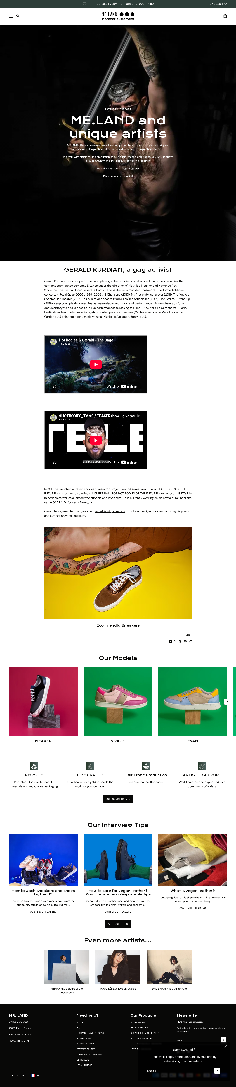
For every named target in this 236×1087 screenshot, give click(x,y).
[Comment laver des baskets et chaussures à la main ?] (43, 860)
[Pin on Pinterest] (180, 641)
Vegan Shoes (138, 1022)
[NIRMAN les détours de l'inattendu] (66, 967)
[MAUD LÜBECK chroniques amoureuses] (117, 967)
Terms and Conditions (89, 1054)
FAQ (78, 1027)
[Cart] (225, 16)
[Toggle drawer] (11, 16)
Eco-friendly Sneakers (118, 625)
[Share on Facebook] (171, 641)
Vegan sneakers (140, 1027)
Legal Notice (84, 1065)
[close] (226, 1046)
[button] (190, 641)
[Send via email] (185, 641)
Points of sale (86, 1043)
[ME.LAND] (118, 16)
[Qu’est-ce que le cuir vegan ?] (192, 860)
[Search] (18, 16)
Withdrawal (83, 1059)
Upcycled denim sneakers (145, 1032)
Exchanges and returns (90, 1032)
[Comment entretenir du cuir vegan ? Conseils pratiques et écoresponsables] (118, 860)
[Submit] (217, 1071)
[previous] (9, 705)
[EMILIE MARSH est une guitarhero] (169, 967)
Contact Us (83, 1022)
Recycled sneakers (141, 1038)
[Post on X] (175, 641)
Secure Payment (86, 1038)
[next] (227, 702)
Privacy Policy (86, 1049)
